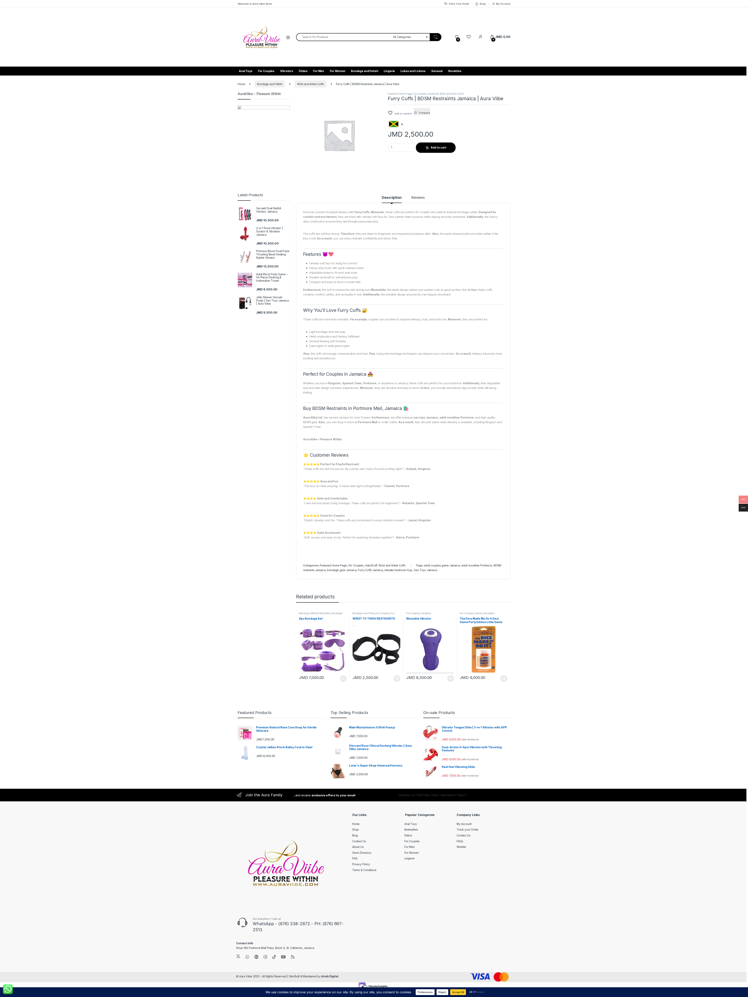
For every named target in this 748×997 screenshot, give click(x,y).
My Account (503, 3)
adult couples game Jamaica (442, 565)
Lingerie (389, 71)
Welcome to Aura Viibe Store (255, 3)
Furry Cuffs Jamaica (370, 570)
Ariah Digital (329, 976)
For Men (318, 71)
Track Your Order (458, 3)
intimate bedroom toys (398, 570)
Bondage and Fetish (364, 71)
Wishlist (461, 846)
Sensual (437, 71)
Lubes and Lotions (413, 71)
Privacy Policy (361, 864)
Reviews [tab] (418, 198)
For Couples (266, 71)
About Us (358, 846)
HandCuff (433, 93)
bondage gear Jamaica (341, 570)
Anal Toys (245, 71)
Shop (483, 3)
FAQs (460, 841)
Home (241, 84)
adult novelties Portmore (476, 565)
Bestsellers (411, 829)
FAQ (354, 858)
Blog (355, 835)
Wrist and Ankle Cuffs (310, 84)
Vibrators (286, 71)
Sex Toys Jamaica (425, 570)
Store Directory (361, 852)
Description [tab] (391, 198)
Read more (503, 678)
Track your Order (468, 829)
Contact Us (359, 841)
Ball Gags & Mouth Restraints (315, 613)
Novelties (454, 71)
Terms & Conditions (364, 870)
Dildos (303, 71)
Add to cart (438, 147)
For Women (337, 71)
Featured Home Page (400, 93)
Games (478, 613)
